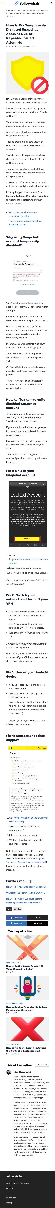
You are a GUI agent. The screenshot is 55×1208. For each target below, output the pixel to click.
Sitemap (9, 1203)
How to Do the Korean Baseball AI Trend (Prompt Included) (24, 967)
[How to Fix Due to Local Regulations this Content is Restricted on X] (27, 1029)
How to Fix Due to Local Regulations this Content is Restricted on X (26, 1049)
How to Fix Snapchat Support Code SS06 (26, 886)
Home (8, 11)
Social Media (16, 11)
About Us (9, 1188)
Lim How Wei (13, 47)
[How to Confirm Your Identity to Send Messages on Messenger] (27, 988)
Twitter (19, 1044)
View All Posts (42, 1064)
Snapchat (26, 11)
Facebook (9, 1004)
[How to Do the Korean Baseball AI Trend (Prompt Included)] (27, 947)
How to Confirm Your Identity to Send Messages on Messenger (26, 1008)
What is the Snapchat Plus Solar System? (26, 892)
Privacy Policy (11, 1198)
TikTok (18, 963)
